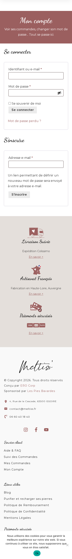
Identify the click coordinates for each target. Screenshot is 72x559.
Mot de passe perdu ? (24, 121)
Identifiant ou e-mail (33, 69)
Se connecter (23, 110)
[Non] (67, 545)
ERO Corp (27, 385)
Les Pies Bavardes (41, 391)
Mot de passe (28, 86)
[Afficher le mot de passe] (59, 93)
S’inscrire (19, 194)
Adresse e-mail (29, 158)
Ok (37, 553)
